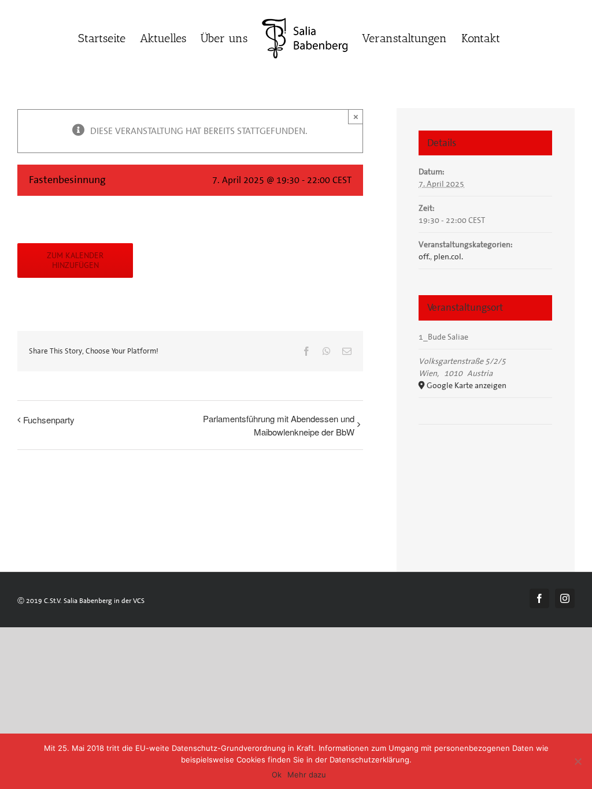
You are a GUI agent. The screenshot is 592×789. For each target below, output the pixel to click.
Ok (277, 774)
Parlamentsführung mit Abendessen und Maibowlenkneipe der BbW (278, 425)
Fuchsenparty (49, 420)
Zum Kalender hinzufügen (75, 260)
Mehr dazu (306, 774)
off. (424, 256)
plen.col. (448, 256)
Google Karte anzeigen (466, 385)
